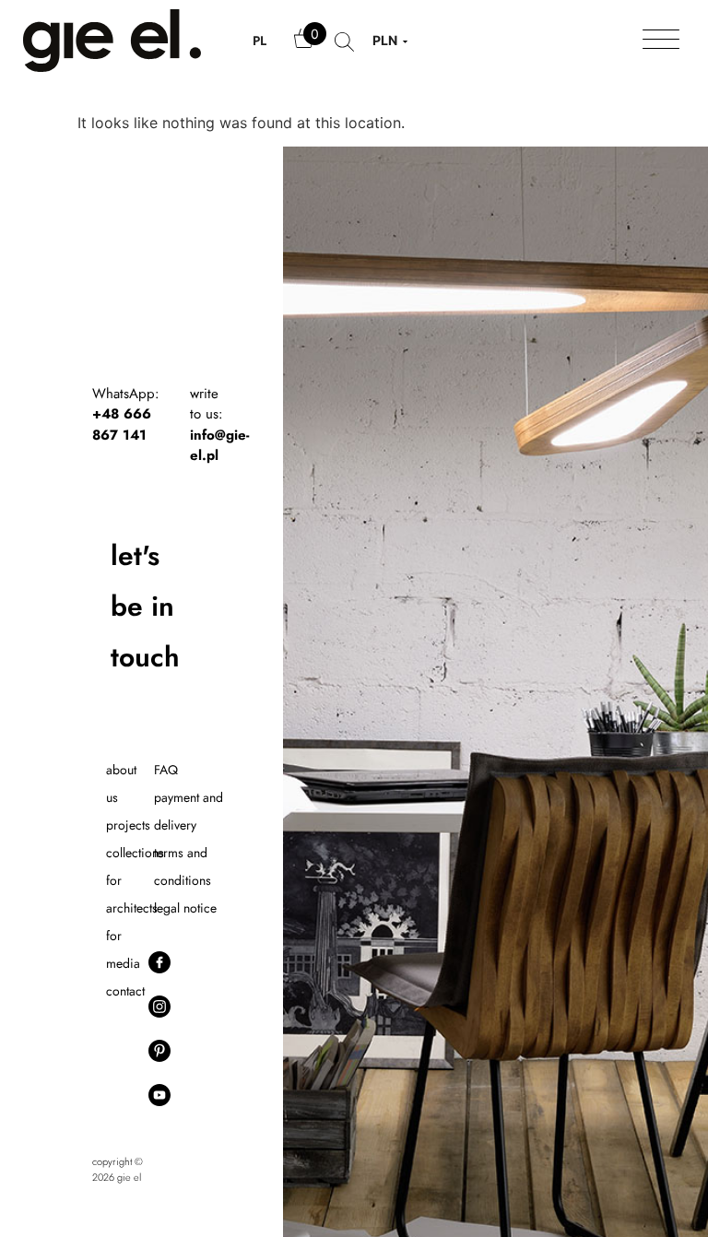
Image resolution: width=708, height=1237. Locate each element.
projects (128, 825)
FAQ (166, 769)
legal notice (185, 908)
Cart (305, 47)
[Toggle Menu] (661, 40)
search (344, 50)
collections (135, 852)
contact (125, 991)
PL (259, 40)
